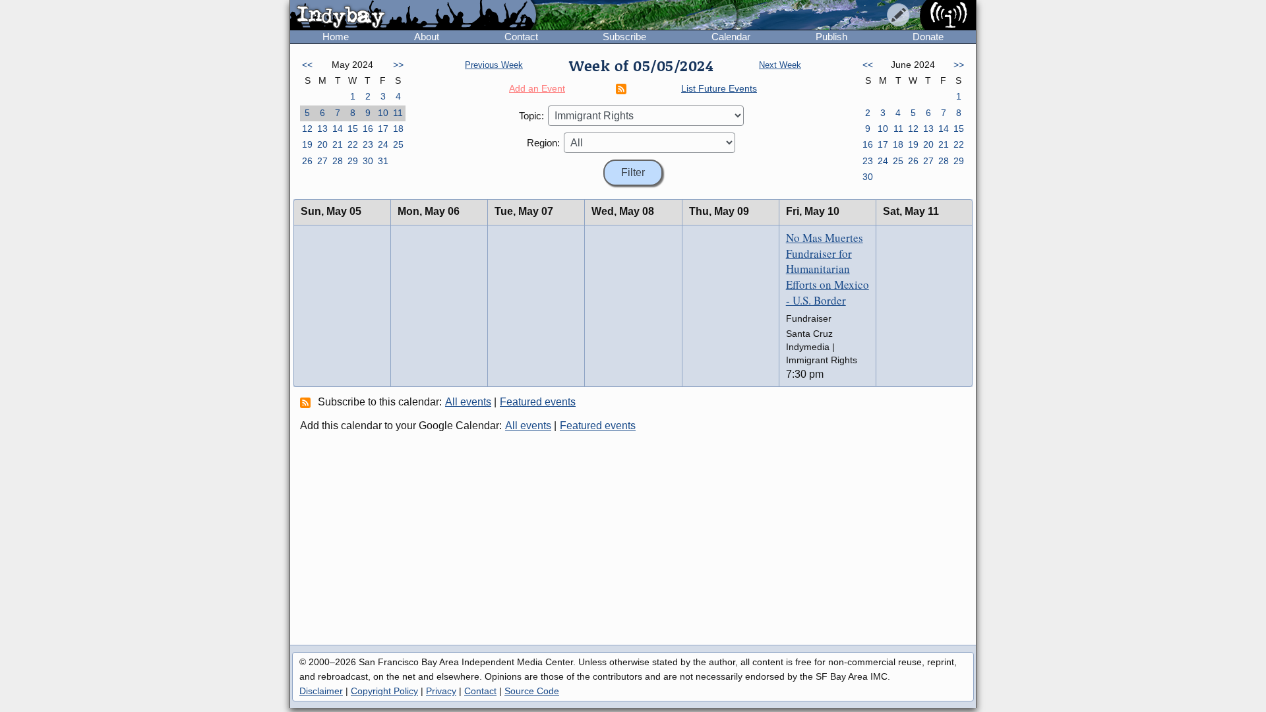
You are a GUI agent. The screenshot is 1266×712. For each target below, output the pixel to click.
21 (337, 144)
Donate (928, 36)
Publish (831, 36)
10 (383, 112)
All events (468, 401)
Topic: (531, 115)
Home (335, 36)
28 (337, 161)
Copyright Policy (384, 691)
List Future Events (719, 88)
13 (322, 128)
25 (398, 144)
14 (337, 128)
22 (352, 144)
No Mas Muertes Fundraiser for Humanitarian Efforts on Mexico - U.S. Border (827, 269)
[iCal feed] (307, 402)
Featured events (538, 401)
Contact (521, 36)
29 (352, 161)
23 (368, 144)
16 (368, 128)
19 (307, 144)
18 (398, 128)
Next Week (780, 65)
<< (307, 64)
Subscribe (624, 36)
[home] (413, 16)
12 (307, 128)
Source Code (531, 691)
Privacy (441, 691)
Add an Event (537, 88)
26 (307, 161)
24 (383, 144)
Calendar (730, 36)
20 (322, 144)
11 (398, 112)
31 (383, 161)
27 (322, 161)
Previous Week (494, 65)
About (426, 36)
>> (398, 64)
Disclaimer (321, 691)
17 (383, 128)
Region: (543, 142)
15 (352, 128)
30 (368, 161)
